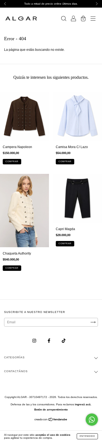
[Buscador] (63, 19)
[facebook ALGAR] (49, 341)
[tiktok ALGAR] (64, 341)
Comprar (11, 161)
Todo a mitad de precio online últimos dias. (51, 3)
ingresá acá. (83, 404)
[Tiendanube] (51, 420)
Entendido (87, 436)
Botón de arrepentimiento (51, 409)
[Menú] (93, 19)
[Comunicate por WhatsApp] (92, 419)
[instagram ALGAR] (34, 341)
